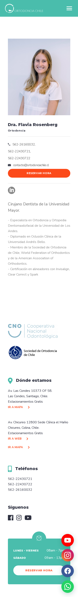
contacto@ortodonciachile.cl (31, 165)
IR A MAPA (16, 407)
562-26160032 (20, 489)
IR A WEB (15, 439)
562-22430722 (20, 484)
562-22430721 (20, 479)
